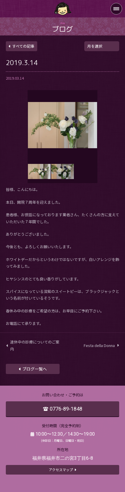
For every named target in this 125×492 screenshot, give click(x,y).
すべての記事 (23, 46)
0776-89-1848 (66, 409)
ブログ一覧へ (34, 369)
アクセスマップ (61, 469)
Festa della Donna (99, 345)
